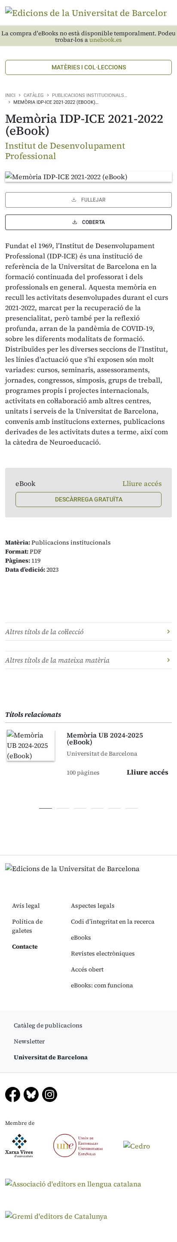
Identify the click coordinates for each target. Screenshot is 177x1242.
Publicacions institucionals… (89, 95)
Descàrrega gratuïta (88, 499)
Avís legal (26, 905)
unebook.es (105, 40)
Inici (10, 95)
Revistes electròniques (103, 953)
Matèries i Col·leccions (89, 67)
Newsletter (29, 1041)
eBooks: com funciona (102, 985)
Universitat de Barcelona (51, 1057)
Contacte (25, 946)
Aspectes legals (93, 905)
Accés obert (87, 969)
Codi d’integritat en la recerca (113, 921)
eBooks (81, 937)
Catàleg (34, 95)
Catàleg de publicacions (48, 1025)
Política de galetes (27, 926)
